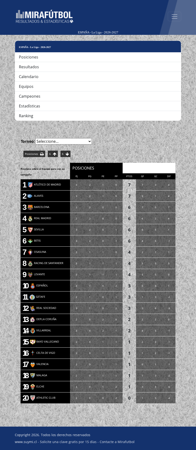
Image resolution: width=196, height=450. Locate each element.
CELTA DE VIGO (42, 353)
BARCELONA (38, 207)
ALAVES (35, 195)
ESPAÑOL (39, 285)
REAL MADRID (39, 218)
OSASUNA (36, 252)
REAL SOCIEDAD (43, 308)
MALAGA (38, 375)
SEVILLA (35, 229)
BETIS (34, 240)
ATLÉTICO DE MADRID (44, 184)
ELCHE (37, 386)
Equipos (26, 86)
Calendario (28, 76)
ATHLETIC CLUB (42, 397)
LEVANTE (36, 274)
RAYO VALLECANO (44, 341)
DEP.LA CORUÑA (43, 319)
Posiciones (28, 57)
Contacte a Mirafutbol (117, 441)
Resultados (29, 66)
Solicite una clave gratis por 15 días (68, 441)
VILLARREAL (40, 330)
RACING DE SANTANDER (45, 263)
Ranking (26, 115)
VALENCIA (39, 364)
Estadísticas (29, 106)
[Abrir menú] (174, 16)
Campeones (29, 96)
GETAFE (37, 296)
